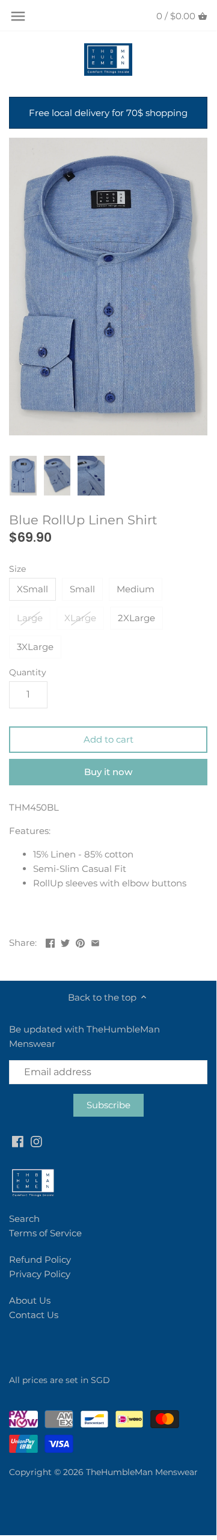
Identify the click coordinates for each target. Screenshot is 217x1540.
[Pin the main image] (80, 941)
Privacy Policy (39, 1274)
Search (24, 1218)
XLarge (80, 618)
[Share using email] (95, 941)
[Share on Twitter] (65, 941)
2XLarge (136, 618)
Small (82, 589)
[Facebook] (17, 1140)
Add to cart (108, 739)
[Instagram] (36, 1140)
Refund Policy (40, 1259)
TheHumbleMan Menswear (142, 1472)
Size (17, 569)
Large (30, 618)
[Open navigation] (18, 16)
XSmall (32, 589)
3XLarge (35, 646)
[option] (23, 476)
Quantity (27, 672)
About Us (29, 1300)
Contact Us (33, 1315)
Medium (135, 589)
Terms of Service (45, 1233)
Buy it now (108, 772)
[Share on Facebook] (50, 941)
